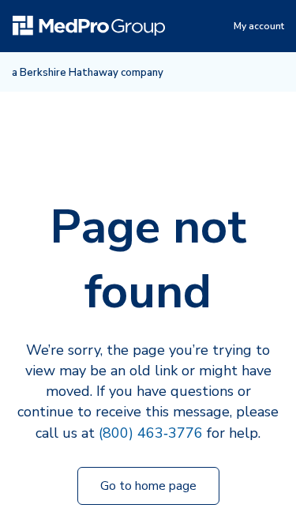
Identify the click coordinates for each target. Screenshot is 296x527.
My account (259, 26)
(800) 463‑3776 (151, 432)
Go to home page (148, 486)
